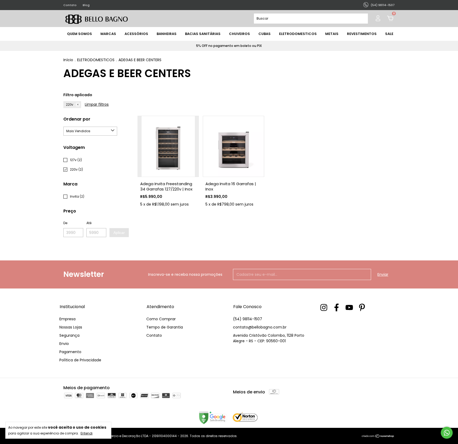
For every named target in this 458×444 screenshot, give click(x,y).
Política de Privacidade (80, 360)
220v (69, 104)
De (65, 223)
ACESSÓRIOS (136, 33)
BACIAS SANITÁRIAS (203, 33)
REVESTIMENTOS (362, 33)
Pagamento (70, 351)
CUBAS (264, 33)
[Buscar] (362, 18)
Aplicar (119, 232)
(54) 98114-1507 (247, 319)
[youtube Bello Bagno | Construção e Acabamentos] (349, 307)
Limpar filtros (97, 104)
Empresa (67, 319)
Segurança (69, 335)
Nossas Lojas (70, 327)
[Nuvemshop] (378, 436)
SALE (389, 33)
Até (88, 223)
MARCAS (108, 33)
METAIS (331, 33)
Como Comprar (161, 319)
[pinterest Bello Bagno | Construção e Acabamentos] (362, 307)
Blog (86, 5)
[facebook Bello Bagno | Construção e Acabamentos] (336, 307)
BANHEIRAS (167, 33)
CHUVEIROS (239, 33)
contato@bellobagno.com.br (260, 327)
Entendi (87, 433)
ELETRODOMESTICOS (298, 33)
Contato (70, 5)
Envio (64, 343)
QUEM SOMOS (79, 33)
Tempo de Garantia (164, 327)
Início (68, 60)
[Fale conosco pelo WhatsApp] (447, 433)
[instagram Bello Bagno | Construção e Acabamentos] (324, 307)
